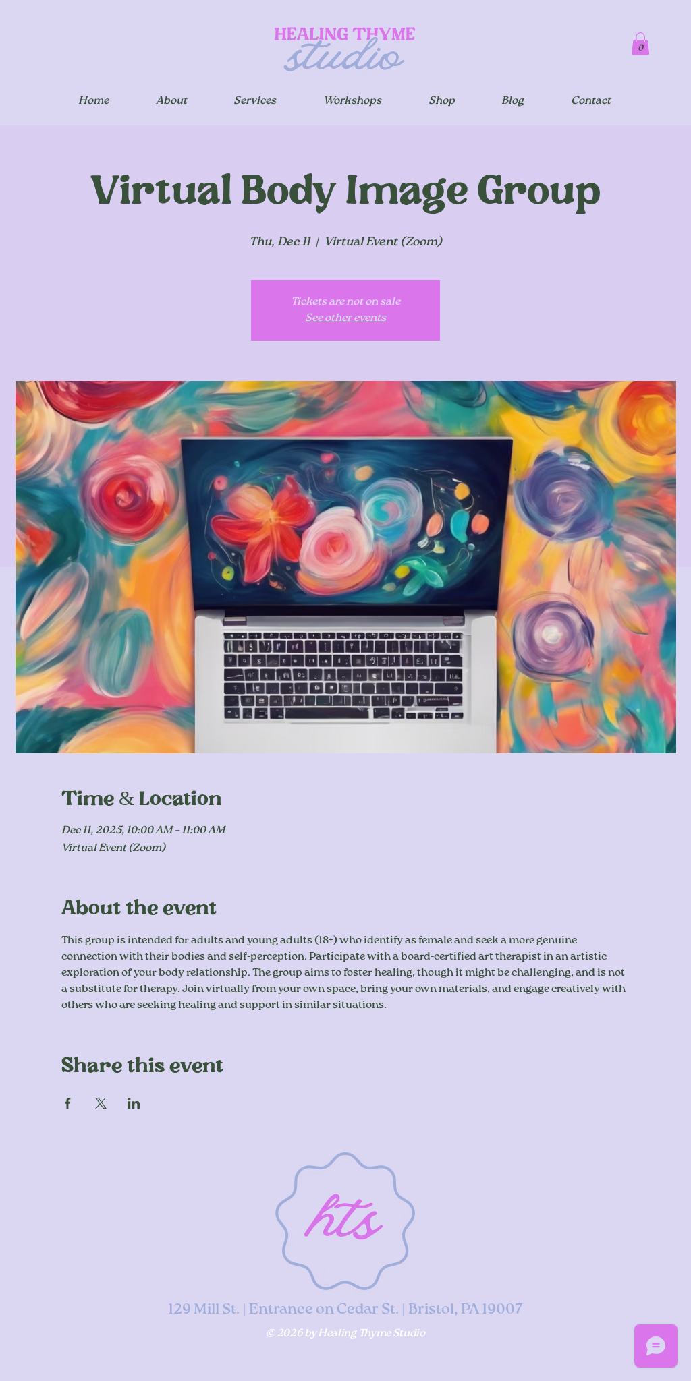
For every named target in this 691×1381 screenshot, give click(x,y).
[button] (640, 43)
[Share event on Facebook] (67, 1103)
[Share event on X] (100, 1103)
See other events (345, 318)
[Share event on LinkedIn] (134, 1103)
